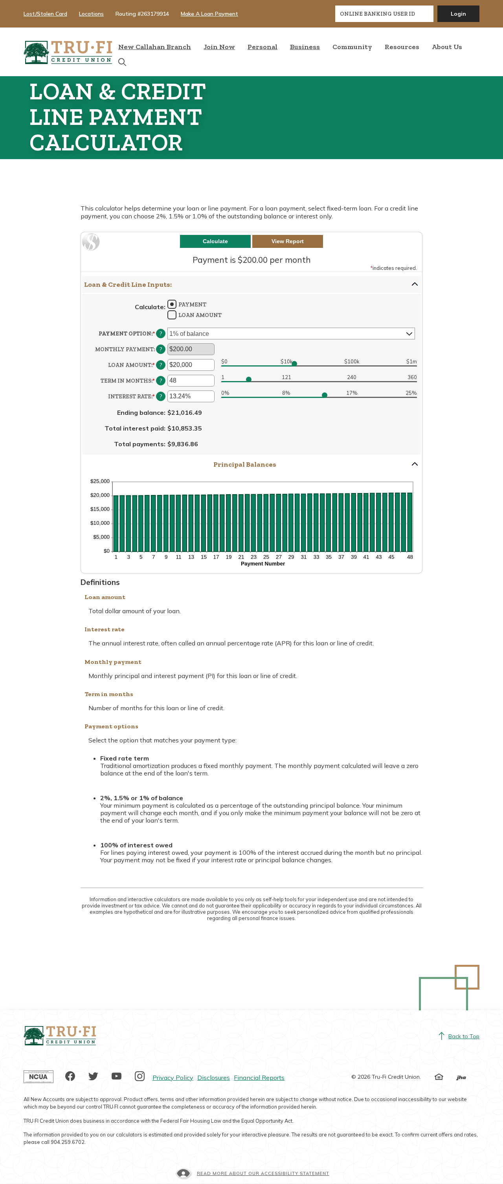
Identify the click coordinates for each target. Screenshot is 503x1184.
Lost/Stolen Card (45, 13)
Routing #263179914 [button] (142, 13)
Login (458, 13)
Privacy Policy (172, 1077)
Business (305, 46)
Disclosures (213, 1077)
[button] (251, 284)
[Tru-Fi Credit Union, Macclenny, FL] (68, 51)
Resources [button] (402, 46)
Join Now (219, 46)
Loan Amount (200, 315)
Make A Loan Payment (209, 13)
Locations (91, 13)
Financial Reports (259, 1077)
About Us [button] (447, 46)
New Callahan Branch (154, 46)
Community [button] (352, 46)
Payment (192, 304)
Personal (262, 46)
